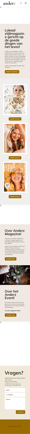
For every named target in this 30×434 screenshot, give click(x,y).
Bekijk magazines (12, 72)
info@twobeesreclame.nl (12, 383)
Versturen (20, 412)
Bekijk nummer (15, 119)
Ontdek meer (10, 259)
